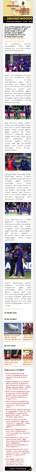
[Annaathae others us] (18, 8)
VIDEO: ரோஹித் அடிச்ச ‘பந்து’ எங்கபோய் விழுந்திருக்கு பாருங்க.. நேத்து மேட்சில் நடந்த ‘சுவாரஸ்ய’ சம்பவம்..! (17, 376)
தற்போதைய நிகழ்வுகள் (14, 21)
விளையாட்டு (21, 38)
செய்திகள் (13, 38)
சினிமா (25, 21)
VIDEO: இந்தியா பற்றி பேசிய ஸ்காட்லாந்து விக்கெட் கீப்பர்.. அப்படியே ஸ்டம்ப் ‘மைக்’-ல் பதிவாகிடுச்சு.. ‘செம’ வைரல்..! (15, 462)
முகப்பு (8, 38)
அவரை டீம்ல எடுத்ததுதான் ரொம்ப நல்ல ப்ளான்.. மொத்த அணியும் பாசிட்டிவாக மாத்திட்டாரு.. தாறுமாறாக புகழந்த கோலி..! (18, 432)
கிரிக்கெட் (32, 21)
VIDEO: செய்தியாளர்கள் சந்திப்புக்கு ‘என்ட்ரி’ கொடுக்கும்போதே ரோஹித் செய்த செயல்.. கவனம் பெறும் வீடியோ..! (17, 404)
